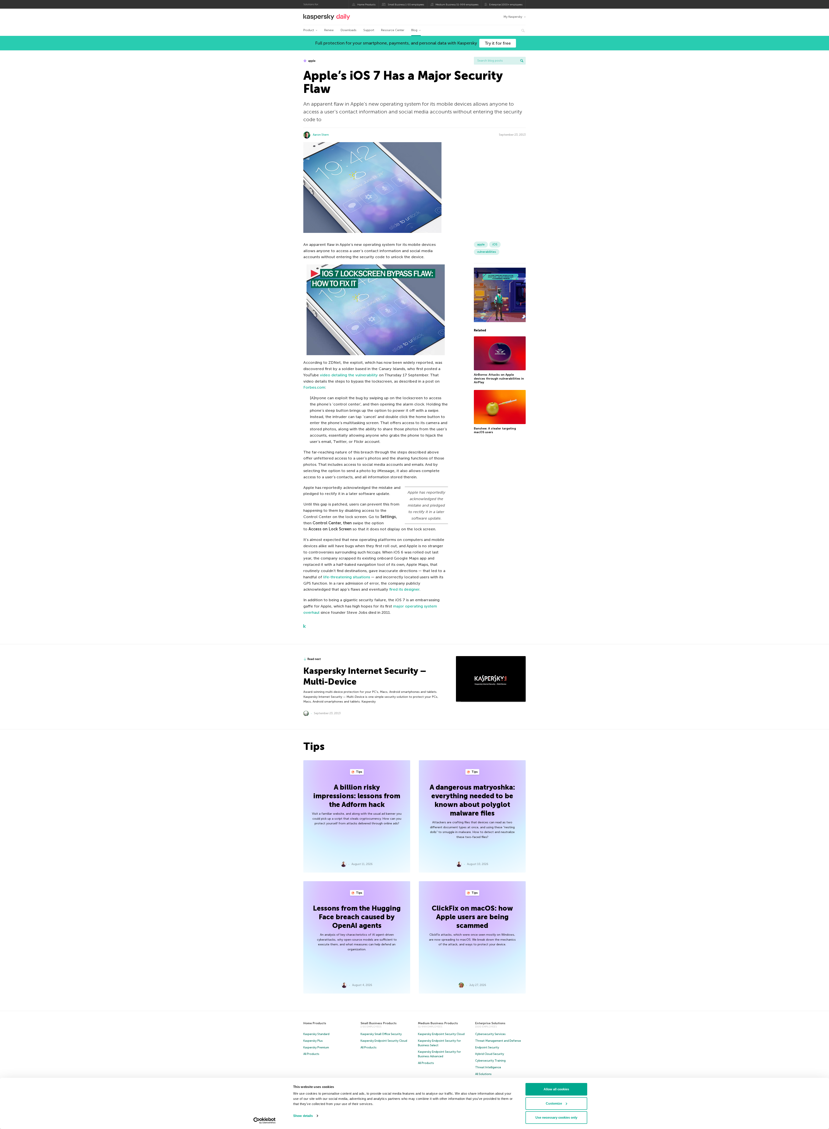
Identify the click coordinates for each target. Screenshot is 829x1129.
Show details (303, 1116)
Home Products (366, 4)
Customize (554, 1103)
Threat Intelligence (488, 1067)
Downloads (348, 30)
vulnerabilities (486, 252)
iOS (494, 244)
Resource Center (392, 30)
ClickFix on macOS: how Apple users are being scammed (472, 917)
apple (311, 60)
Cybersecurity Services (490, 1034)
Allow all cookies (556, 1089)
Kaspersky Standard (316, 1034)
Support (368, 30)
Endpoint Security (487, 1047)
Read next (314, 659)
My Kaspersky (512, 17)
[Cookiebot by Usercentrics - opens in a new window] (264, 1120)
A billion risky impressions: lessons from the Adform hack (356, 796)
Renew (329, 30)
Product (308, 30)
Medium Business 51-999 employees (456, 4)
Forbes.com (314, 387)
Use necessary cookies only (556, 1117)
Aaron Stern (321, 134)
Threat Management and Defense (498, 1040)
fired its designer (404, 589)
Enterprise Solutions (490, 1023)
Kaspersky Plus (313, 1040)
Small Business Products (379, 1023)
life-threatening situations (346, 577)
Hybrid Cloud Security (489, 1054)
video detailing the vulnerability (349, 375)
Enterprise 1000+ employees (505, 4)
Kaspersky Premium (316, 1047)
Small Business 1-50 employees (406, 4)
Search (522, 61)
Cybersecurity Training (490, 1060)
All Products (311, 1054)
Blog (414, 30)
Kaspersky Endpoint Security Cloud (384, 1040)
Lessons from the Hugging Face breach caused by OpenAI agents (357, 917)
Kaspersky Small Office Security (381, 1034)
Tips (358, 771)
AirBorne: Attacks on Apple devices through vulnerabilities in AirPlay (499, 378)
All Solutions (483, 1074)
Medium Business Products (438, 1023)
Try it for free (498, 43)
